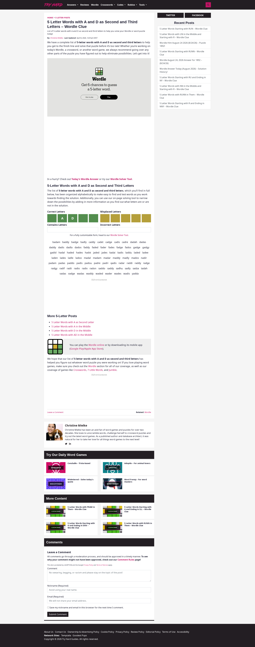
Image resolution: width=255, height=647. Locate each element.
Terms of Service (102, 565)
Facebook (198, 15)
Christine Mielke (56, 38)
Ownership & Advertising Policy (83, 631)
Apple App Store (94, 348)
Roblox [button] (131, 4)
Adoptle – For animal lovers (137, 463)
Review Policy (137, 631)
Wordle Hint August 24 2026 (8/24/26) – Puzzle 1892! (183, 44)
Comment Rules (126, 559)
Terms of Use (168, 631)
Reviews (84, 4)
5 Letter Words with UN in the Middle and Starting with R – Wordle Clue (180, 36)
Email (55, 596)
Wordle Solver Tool (119, 235)
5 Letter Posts (62, 17)
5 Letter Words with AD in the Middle (72, 334)
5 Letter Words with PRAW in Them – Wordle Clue (81, 508)
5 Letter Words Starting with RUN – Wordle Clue (183, 28)
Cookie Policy (107, 631)
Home (50, 17)
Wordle (95, 4)
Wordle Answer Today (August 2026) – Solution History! (183, 70)
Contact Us (60, 631)
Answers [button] (72, 4)
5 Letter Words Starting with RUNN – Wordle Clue (182, 53)
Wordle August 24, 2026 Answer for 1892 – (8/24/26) (181, 62)
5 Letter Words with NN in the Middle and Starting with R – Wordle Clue (180, 88)
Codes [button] (120, 4)
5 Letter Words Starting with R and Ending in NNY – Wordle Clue (182, 105)
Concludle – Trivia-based (79, 463)
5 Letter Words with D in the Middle (71, 330)
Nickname (57, 585)
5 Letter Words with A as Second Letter (73, 322)
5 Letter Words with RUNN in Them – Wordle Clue (138, 524)
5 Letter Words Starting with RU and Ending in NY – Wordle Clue (183, 79)
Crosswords (79, 369)
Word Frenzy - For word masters (135, 480)
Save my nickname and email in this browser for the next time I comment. (87, 607)
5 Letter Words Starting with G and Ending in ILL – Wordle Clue (137, 509)
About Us (48, 631)
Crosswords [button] (107, 4)
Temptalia (66, 635)
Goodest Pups (80, 635)
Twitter (170, 15)
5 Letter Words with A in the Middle (71, 326)
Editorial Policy (153, 631)
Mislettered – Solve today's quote (80, 480)
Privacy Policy (88, 565)
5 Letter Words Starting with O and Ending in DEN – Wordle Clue (81, 525)
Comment (52, 568)
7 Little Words (95, 369)
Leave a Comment (55, 412)
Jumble (113, 369)
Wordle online (96, 344)
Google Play (77, 348)
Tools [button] (142, 4)
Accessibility (183, 631)
